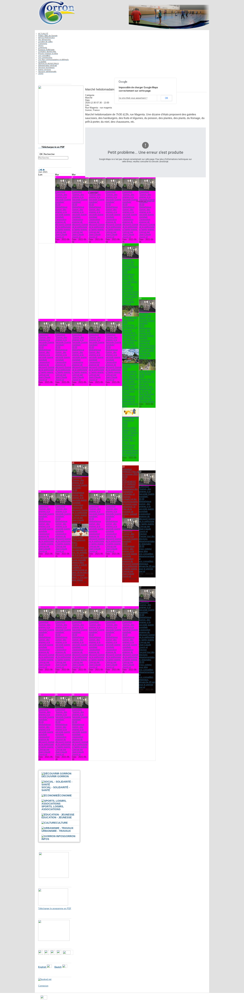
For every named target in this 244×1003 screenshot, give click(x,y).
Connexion (43, 986)
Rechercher (49, 154)
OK (41, 154)
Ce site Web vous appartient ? (133, 98)
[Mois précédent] (40, 169)
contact (140, 999)
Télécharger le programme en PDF (54, 908)
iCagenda (150, 201)
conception (151, 999)
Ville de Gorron (54, 999)
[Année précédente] (39, 169)
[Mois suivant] (44, 169)
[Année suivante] (42, 169)
